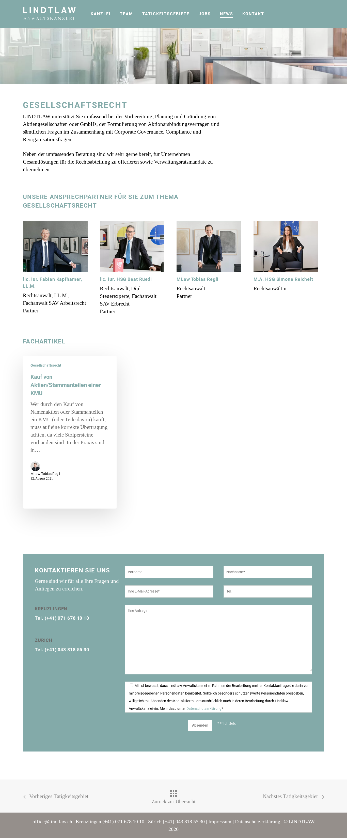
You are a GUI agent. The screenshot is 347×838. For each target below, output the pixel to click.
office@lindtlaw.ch (52, 821)
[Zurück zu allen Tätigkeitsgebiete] (173, 797)
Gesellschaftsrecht (45, 365)
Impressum (219, 821)
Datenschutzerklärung (204, 708)
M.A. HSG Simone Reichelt (283, 279)
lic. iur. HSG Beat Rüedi (126, 279)
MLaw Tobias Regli (197, 279)
